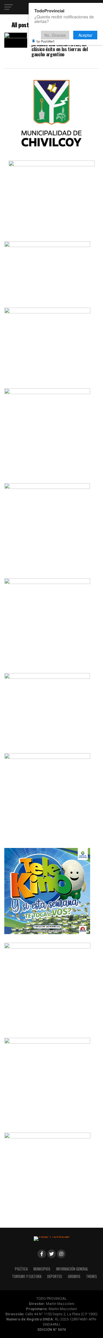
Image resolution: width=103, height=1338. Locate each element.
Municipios (41, 1269)
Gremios (74, 1276)
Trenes (91, 1276)
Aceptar (85, 35)
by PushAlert (45, 41)
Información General (72, 1269)
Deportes (54, 1276)
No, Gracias (55, 35)
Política (21, 1269)
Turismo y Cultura (26, 1276)
